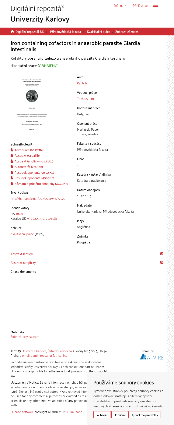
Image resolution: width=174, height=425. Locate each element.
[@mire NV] (151, 356)
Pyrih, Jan (83, 83)
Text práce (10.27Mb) (28, 150)
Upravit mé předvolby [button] (144, 414)
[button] (120, 5)
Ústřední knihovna (60, 351)
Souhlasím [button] (102, 414)
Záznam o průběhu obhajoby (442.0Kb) (41, 183)
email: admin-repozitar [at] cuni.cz (44, 355)
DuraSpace (74, 412)
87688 (20, 214)
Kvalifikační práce (98, 31)
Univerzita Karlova (34, 351)
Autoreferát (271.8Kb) (28, 166)
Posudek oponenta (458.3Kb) (34, 178)
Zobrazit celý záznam (25, 336)
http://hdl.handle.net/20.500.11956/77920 (38, 198)
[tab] (41, 216)
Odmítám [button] (120, 414)
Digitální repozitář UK (29, 31)
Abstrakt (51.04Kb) (27, 155)
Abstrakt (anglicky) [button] (23, 262)
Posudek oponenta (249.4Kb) (34, 172)
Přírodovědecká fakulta (65, 31)
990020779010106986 (42, 218)
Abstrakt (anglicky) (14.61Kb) (33, 161)
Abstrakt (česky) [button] (22, 254)
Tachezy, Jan (85, 98)
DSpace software (22, 412)
